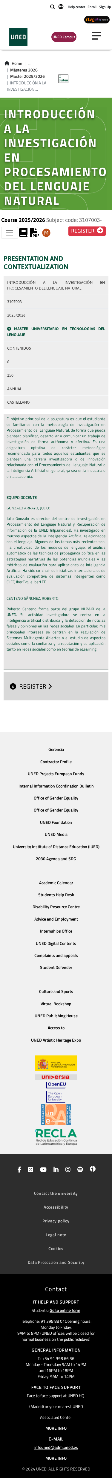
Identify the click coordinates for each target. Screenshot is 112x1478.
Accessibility (56, 1207)
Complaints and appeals (56, 955)
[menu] (98, 36)
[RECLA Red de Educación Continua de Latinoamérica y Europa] (56, 1137)
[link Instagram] (66, 1170)
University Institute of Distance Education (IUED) (56, 846)
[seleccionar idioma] (61, 6)
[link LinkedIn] (54, 1170)
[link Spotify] (79, 1170)
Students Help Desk (56, 894)
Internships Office (56, 931)
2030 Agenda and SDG (56, 858)
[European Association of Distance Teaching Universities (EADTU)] (56, 1114)
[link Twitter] (29, 1170)
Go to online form (65, 1310)
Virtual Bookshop (56, 1003)
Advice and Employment (56, 919)
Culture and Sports (56, 991)
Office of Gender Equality (56, 798)
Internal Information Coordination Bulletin (56, 786)
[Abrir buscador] (52, 7)
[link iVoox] (91, 1170)
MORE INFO (56, 1428)
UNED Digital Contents (56, 943)
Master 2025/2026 (27, 76)
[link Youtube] (42, 1170)
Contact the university (56, 1193)
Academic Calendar (56, 882)
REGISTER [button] (83, 231)
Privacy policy (56, 1221)
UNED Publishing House (56, 1015)
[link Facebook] (18, 1170)
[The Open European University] (55, 1092)
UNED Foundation (56, 822)
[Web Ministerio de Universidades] (56, 1063)
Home (17, 63)
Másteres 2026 (24, 70)
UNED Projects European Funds (56, 773)
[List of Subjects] (46, 233)
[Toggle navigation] (9, 233)
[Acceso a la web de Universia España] (56, 1076)
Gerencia (56, 749)
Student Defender (56, 967)
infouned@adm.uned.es (56, 1447)
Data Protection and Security (56, 1262)
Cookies (56, 1248)
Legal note (56, 1234)
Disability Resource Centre (56, 906)
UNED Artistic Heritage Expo (56, 1040)
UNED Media (56, 834)
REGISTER (33, 686)
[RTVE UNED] (97, 19)
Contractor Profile (56, 761)
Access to (56, 1027)
